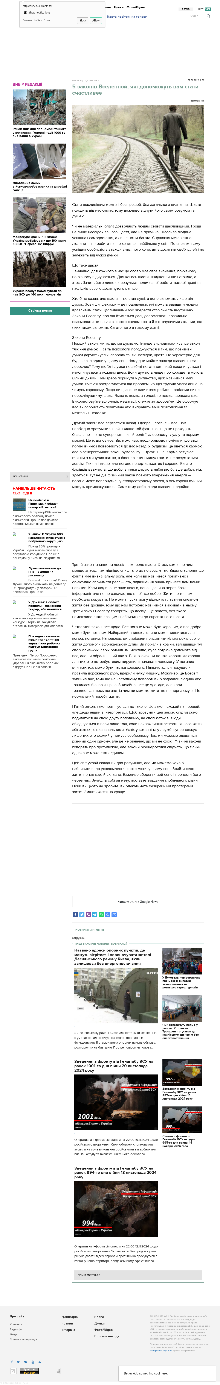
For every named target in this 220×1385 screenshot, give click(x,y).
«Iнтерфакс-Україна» (161, 1351)
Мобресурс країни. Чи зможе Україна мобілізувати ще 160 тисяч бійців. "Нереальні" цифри (39, 240)
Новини (124, 3)
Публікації (77, 80)
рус (201, 9)
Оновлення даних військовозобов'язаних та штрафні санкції (40, 186)
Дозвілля (91, 80)
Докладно (109, 3)
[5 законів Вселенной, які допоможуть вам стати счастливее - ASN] (107, 914)
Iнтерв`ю (139, 3)
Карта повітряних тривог (127, 17)
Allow (95, 20)
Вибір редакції (27, 84)
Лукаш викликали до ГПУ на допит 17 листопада (44, 572)
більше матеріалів (89, 1275)
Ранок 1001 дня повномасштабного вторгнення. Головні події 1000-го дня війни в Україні (40, 132)
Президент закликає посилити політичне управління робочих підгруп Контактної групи (44, 643)
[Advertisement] (112, 47)
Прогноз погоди (199, 3)
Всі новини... (21, 476)
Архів (186, 9)
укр (208, 9)
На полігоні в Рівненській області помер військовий (43, 504)
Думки (163, 3)
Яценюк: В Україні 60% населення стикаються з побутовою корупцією (46, 537)
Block (82, 20)
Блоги (119, 7)
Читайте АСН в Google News (138, 901)
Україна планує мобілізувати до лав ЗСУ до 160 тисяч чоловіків (37, 292)
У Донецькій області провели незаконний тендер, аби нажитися (45, 605)
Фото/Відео (136, 7)
